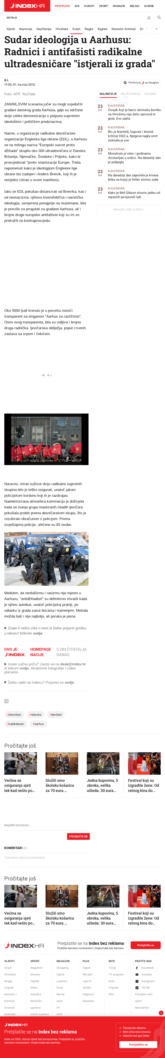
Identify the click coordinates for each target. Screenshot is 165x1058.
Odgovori (88, 994)
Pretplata (62, 6)
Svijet (76, 29)
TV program (116, 974)
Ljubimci (62, 981)
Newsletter (142, 1007)
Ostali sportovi (40, 1014)
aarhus (38, 724)
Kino (112, 981)
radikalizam (15, 724)
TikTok (145, 987)
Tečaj (112, 967)
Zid (77, 6)
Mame (61, 994)
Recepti (88, 974)
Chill (59, 1014)
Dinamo (35, 974)
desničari (14, 714)
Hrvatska (62, 29)
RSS (111, 994)
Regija (89, 29)
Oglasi (134, 6)
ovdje (24, 668)
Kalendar (10, 1014)
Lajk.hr (87, 981)
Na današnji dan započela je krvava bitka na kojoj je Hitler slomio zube (133, 175)
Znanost (9, 1007)
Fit (58, 1007)
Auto (60, 1001)
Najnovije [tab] (108, 94)
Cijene (149, 6)
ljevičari (56, 714)
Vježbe (87, 987)
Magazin (63, 961)
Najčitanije (44, 29)
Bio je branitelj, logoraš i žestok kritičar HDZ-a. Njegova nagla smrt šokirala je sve (133, 134)
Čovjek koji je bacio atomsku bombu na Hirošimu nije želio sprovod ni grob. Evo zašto (134, 112)
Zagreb (102, 29)
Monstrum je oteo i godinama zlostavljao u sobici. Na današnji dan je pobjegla (134, 155)
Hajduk (35, 981)
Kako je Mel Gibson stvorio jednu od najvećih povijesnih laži (134, 193)
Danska (35, 714)
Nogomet (36, 967)
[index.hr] (27, 6)
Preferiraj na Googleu (143, 82)
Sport (103, 6)
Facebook (147, 967)
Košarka (36, 994)
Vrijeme (114, 987)
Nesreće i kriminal (124, 29)
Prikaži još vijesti (128, 209)
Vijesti (89, 6)
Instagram (148, 981)
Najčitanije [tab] (131, 94)
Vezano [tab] (150, 94)
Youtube (146, 974)
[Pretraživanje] (157, 18)
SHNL (34, 987)
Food (60, 987)
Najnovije (25, 29)
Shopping (63, 967)
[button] (9, 762)
